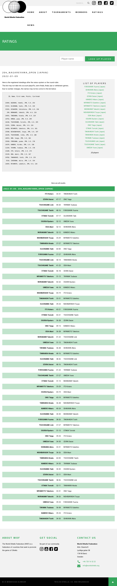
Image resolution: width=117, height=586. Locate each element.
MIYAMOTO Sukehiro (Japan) (95, 103)
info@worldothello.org (91, 566)
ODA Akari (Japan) (95, 116)
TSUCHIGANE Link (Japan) (95, 141)
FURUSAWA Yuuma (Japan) (94, 87)
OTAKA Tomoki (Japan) (95, 128)
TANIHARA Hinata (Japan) (95, 135)
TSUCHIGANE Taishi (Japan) (94, 144)
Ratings (97, 12)
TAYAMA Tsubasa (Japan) (95, 138)
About (43, 12)
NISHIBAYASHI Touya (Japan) (95, 112)
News (31, 25)
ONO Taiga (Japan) (95, 125)
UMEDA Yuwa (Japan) (95, 148)
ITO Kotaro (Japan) (95, 93)
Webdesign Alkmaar (16, 582)
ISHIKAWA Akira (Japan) (95, 90)
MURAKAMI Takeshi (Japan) (94, 109)
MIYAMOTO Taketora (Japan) (95, 106)
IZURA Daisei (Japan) (95, 96)
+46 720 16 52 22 (89, 562)
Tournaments (61, 12)
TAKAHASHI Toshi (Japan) (95, 132)
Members (82, 12)
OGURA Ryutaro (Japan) (95, 119)
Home (31, 12)
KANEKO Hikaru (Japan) (95, 99)
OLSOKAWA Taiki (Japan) (94, 122)
